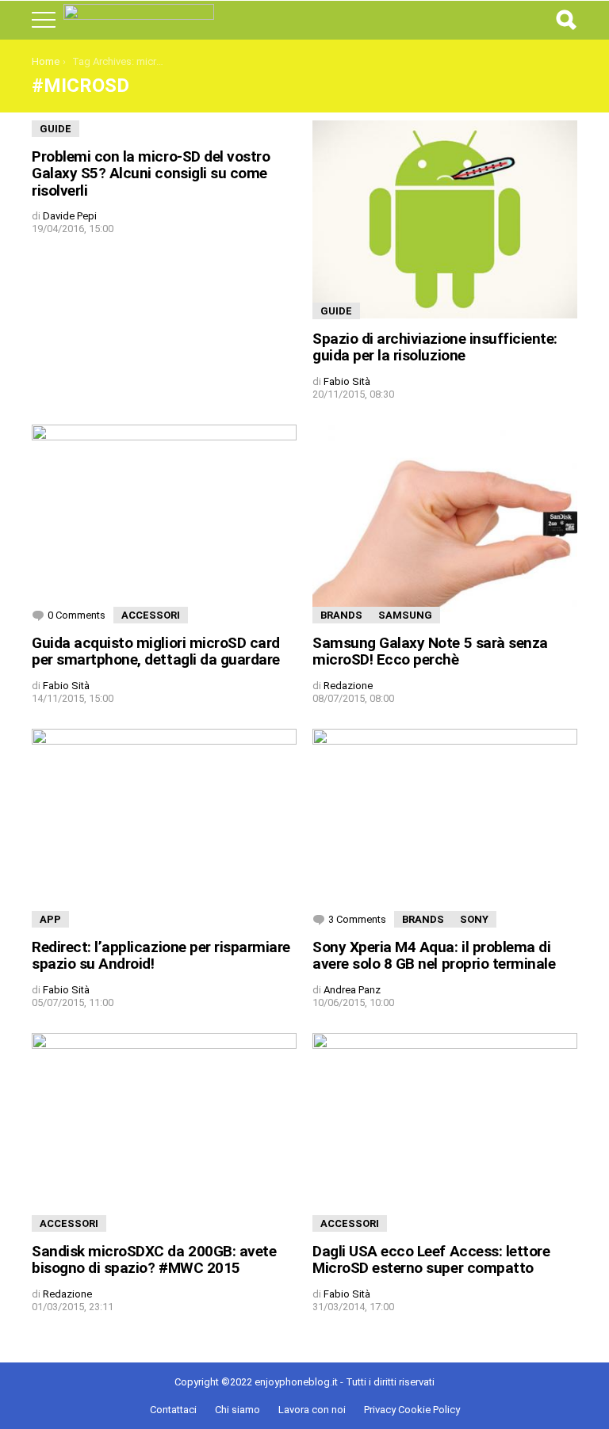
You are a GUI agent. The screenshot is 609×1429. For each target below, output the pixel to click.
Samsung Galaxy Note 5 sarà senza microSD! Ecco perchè (430, 651)
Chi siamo (237, 1410)
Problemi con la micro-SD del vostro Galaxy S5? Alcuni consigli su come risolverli (151, 173)
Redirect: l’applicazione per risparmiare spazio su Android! (161, 955)
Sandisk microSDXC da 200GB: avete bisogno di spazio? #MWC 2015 (154, 1259)
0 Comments (76, 615)
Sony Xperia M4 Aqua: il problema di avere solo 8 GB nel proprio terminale (433, 955)
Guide (55, 129)
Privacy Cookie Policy (412, 1410)
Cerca (565, 20)
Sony (474, 919)
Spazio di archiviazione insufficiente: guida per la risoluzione (434, 347)
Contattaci (173, 1410)
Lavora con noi (312, 1410)
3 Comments (357, 919)
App (50, 919)
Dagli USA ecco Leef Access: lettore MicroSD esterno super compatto (431, 1259)
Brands (341, 615)
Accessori (150, 615)
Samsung (405, 615)
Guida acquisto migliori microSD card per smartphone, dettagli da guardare (156, 651)
